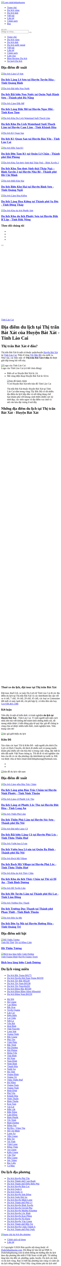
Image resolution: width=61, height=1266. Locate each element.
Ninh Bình (12, 1063)
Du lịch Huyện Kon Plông (19, 1216)
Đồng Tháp (12, 1147)
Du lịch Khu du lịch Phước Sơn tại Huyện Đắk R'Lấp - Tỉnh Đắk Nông (29, 218)
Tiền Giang (12, 1136)
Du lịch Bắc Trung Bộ (19, 975)
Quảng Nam (13, 1085)
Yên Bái (11, 1023)
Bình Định (12, 1090)
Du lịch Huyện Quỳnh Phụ (19, 1208)
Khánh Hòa (12, 1096)
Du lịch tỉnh (12, 13)
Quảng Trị (12, 1077)
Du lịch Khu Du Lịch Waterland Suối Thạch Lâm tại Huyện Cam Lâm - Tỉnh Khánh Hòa (28, 125)
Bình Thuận (12, 1101)
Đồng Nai (11, 1125)
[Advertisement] (30, 278)
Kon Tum (11, 1104)
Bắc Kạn (11, 1007)
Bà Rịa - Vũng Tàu (16, 1128)
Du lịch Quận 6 (14, 1189)
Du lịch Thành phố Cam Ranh (21, 1181)
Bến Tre (11, 1139)
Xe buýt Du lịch (14, 61)
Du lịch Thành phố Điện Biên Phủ (23, 1183)
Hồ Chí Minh (13, 1131)
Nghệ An (11, 1069)
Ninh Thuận (13, 1098)
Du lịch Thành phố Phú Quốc (21, 1229)
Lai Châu (11, 1018)
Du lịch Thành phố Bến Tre (20, 1224)
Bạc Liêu (11, 1163)
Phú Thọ (11, 1039)
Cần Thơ (11, 1155)
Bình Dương (13, 1122)
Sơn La (10, 1020)
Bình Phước (12, 1117)
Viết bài (10, 15)
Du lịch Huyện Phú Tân (18, 1178)
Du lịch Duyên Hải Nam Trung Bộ (25, 978)
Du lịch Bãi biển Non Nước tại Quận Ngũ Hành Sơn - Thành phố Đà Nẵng (30, 96)
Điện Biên (12, 1015)
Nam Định (12, 1061)
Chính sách (12, 21)
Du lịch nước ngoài (16, 45)
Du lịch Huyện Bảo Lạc (18, 1186)
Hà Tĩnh (11, 1071)
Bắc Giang (12, 1037)
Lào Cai (11, 1012)
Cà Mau (11, 1165)
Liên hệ (10, 18)
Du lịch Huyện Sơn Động (19, 1194)
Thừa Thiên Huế (15, 1080)
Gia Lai (10, 1106)
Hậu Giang (12, 1157)
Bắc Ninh (11, 1045)
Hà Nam (11, 1058)
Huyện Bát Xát (51, 352)
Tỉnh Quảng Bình (9, 956)
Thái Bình (12, 1055)
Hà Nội (10, 999)
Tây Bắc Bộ (35, 355)
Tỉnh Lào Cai (7, 319)
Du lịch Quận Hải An (17, 1197)
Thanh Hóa (12, 1066)
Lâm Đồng (12, 1114)
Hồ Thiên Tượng (11, 948)
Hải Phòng (12, 1050)
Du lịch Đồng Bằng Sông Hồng (24, 991)
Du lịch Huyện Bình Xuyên (20, 1205)
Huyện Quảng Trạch (28, 956)
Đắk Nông (12, 1112)
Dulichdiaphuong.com (11, 1250)
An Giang (11, 1149)
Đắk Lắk (11, 1109)
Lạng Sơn (11, 1031)
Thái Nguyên (13, 1029)
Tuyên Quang (13, 1010)
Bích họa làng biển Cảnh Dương (21, 962)
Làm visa (11, 55)
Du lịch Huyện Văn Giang (19, 1221)
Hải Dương (12, 1047)
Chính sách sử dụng (16, 1239)
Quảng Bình (13, 1074)
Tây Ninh (11, 1120)
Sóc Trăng (12, 1160)
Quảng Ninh (13, 1034)
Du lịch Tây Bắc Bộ (18, 980)
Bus (9, 23)
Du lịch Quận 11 (15, 1192)
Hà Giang (11, 1002)
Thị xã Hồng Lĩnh (23, 942)
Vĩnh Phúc (12, 1042)
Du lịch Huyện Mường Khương (22, 1210)
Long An (11, 1133)
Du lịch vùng (13, 10)
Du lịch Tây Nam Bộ (18, 983)
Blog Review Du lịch (17, 58)
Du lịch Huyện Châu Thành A (21, 1226)
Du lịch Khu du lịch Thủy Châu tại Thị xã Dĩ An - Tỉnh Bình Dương (28, 880)
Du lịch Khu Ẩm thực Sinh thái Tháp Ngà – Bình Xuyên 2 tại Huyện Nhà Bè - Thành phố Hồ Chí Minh (29, 172)
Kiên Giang (12, 1152)
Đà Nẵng (11, 1082)
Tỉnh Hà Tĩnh (7, 942)
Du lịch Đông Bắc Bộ (19, 989)
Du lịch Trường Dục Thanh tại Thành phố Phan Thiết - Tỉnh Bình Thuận (27, 910)
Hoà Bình (11, 1026)
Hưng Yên (12, 1053)
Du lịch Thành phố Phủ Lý (19, 1202)
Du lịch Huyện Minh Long (19, 1200)
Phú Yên (11, 1093)
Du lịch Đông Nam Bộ (19, 994)
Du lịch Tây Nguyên (18, 986)
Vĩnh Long (12, 1144)
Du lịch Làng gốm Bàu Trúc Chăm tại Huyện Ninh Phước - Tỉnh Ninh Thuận (29, 791)
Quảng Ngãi (13, 1088)
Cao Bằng (12, 1004)
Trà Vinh (11, 1141)
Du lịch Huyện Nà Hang (18, 1218)
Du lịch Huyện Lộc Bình (18, 1213)
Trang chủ (12, 7)
